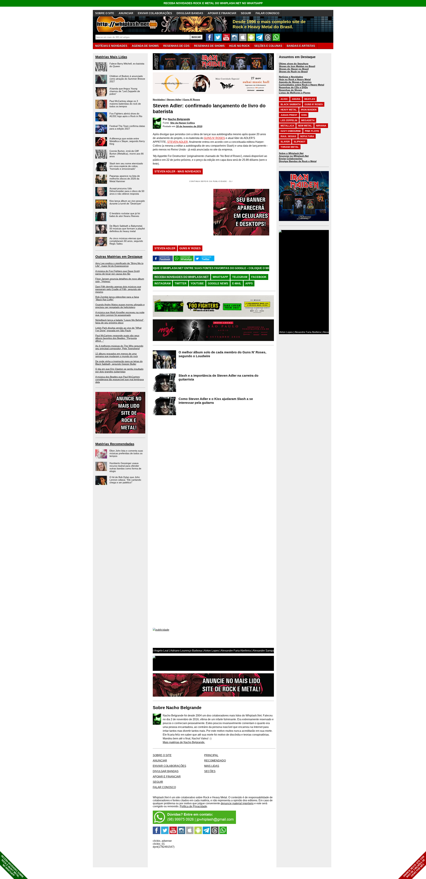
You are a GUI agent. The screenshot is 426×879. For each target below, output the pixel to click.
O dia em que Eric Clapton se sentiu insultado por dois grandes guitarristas (119, 370)
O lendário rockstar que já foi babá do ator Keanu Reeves (124, 214)
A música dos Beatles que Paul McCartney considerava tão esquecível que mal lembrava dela (119, 379)
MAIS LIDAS (211, 766)
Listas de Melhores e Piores (294, 92)
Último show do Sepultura (293, 63)
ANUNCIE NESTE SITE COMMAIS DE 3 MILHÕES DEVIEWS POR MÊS (414, 866)
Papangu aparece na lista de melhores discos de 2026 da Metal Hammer (124, 179)
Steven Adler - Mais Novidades (177, 171)
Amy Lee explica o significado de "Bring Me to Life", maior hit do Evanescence (119, 264)
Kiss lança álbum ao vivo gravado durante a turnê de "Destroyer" (127, 202)
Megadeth (308, 120)
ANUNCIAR (126, 13)
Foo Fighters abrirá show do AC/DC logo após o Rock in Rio (125, 114)
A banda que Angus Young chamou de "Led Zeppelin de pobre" (124, 91)
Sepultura (307, 136)
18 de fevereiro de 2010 (189, 126)
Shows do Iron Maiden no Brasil (297, 66)
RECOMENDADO (215, 760)
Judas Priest (289, 115)
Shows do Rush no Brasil (293, 71)
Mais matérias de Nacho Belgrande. (184, 742)
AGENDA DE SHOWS (145, 45)
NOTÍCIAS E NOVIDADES (111, 45)
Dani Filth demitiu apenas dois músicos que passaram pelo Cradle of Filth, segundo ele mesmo (118, 289)
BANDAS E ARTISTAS (301, 45)
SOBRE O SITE (104, 13)
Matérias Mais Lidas (111, 57)
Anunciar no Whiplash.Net (294, 156)
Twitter (181, 283)
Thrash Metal (290, 147)
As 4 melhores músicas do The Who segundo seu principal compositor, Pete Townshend (119, 347)
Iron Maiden (309, 109)
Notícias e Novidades (291, 76)
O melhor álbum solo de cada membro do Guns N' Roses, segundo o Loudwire (222, 354)
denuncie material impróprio (237, 803)
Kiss (304, 115)
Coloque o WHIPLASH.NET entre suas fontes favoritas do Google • (245, 268)
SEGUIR (246, 13)
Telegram (239, 277)
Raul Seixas (288, 136)
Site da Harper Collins (182, 122)
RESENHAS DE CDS (176, 45)
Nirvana (321, 125)
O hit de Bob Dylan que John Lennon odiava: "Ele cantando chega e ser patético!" (125, 480)
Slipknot (300, 141)
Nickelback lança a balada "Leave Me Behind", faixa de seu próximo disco (119, 321)
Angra (296, 99)
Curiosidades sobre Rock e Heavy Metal (301, 84)
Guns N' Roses (191, 99)
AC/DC (284, 99)
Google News (218, 283)
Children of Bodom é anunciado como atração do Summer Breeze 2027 (127, 79)
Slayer (285, 141)
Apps (249, 283)
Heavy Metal (289, 109)
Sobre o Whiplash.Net (291, 153)
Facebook (259, 277)
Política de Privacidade (193, 806)
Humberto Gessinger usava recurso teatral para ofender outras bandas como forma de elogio (125, 467)
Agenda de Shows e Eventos (295, 82)
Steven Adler (174, 99)
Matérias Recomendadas (114, 444)
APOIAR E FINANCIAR (222, 13)
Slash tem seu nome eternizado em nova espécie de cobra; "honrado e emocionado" (126, 166)
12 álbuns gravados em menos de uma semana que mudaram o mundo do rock (116, 355)
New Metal (305, 125)
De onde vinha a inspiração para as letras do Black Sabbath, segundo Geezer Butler (119, 362)
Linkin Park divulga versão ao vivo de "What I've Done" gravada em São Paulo (118, 329)
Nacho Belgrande (179, 119)
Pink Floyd (312, 131)
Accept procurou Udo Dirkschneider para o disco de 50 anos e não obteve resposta (126, 191)
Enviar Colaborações (291, 158)
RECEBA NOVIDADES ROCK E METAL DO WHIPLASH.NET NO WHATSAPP (213, 3)
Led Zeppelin (289, 120)
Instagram (162, 283)
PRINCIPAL (211, 755)
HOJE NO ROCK (239, 45)
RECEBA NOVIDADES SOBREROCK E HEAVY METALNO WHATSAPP (12, 866)
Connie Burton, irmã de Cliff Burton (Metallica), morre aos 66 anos (126, 154)
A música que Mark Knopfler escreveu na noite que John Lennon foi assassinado (119, 313)
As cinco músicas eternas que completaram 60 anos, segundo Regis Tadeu (126, 241)
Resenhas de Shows (290, 90)
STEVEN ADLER (177, 141)
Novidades (159, 99)
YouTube (197, 283)
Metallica (287, 125)
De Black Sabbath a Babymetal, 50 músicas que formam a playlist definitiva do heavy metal (127, 228)
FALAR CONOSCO (267, 13)
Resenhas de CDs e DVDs (293, 87)
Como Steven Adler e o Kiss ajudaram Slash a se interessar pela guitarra (216, 400)
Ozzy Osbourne (291, 131)
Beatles (309, 99)
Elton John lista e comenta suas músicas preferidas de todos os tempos (126, 453)
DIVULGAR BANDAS (190, 13)
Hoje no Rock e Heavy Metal (295, 79)
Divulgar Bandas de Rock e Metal (298, 161)
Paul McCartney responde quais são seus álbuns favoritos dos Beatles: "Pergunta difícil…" (117, 338)
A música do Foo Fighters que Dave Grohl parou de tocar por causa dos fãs (117, 272)
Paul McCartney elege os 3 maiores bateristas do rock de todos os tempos (125, 104)
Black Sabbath (291, 104)
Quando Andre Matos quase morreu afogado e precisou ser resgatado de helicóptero (120, 306)
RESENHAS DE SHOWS (209, 45)
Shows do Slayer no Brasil (294, 69)
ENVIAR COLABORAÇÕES (155, 13)
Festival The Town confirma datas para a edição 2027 (127, 127)
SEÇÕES (268, 45)
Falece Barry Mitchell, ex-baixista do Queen (126, 65)
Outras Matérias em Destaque (118, 256)
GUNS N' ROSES (214, 138)
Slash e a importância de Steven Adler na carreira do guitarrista (218, 377)
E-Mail (236, 283)
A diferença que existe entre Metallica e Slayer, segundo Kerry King (127, 141)
